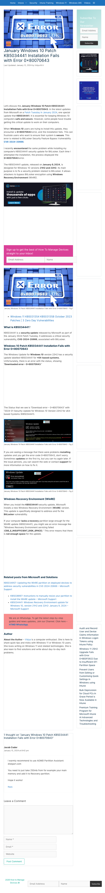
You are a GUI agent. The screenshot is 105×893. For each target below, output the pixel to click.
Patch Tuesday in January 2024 (41, 112)
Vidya (28, 639)
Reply (10, 787)
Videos (87, 3)
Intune (21, 3)
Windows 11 (61, 3)
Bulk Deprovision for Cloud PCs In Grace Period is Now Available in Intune (88, 696)
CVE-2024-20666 (14, 142)
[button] (94, 3)
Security (33, 3)
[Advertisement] (38, 85)
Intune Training (46, 3)
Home (12, 3)
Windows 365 (75, 3)
